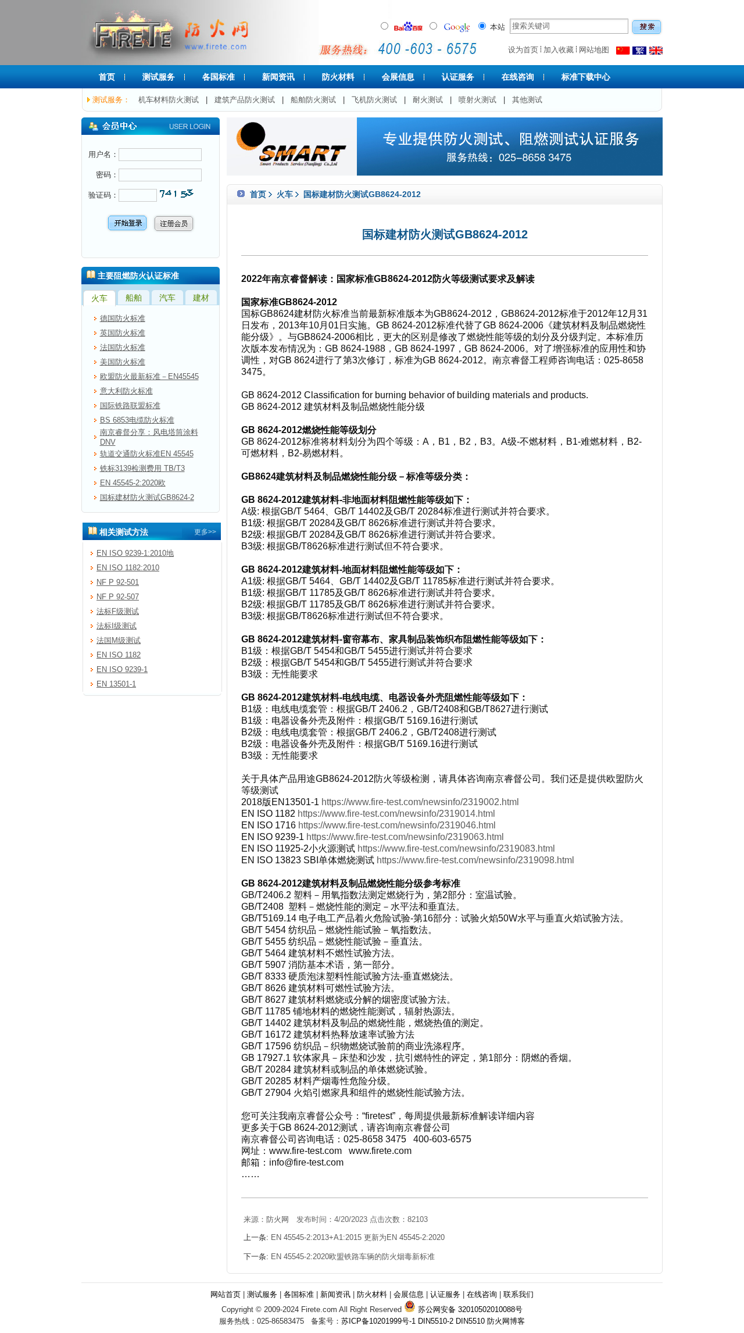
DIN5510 (470, 1321)
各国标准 (218, 76)
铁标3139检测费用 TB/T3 (142, 468)
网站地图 (594, 49)
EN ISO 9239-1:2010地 (135, 553)
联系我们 (518, 1294)
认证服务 (458, 76)
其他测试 (527, 99)
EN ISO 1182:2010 (127, 567)
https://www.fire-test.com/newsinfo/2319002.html (420, 802)
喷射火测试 (477, 99)
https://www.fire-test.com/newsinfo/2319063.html (405, 837)
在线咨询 (518, 76)
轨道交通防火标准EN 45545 (147, 453)
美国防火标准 (122, 362)
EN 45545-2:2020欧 (133, 482)
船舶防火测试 (313, 99)
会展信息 (398, 76)
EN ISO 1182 (118, 655)
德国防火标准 (122, 318)
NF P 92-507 (117, 596)
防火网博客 (506, 1321)
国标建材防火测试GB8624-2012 (361, 194)
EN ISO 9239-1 (122, 669)
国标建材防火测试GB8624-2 (147, 497)
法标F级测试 (117, 611)
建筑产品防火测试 (244, 99)
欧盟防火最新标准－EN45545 (149, 376)
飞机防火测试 (374, 99)
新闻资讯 (278, 76)
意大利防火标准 (126, 391)
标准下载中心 (585, 76)
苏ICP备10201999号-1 (378, 1321)
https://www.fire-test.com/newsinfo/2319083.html (456, 848)
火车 (285, 194)
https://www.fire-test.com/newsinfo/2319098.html (475, 860)
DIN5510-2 (435, 1321)
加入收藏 (558, 49)
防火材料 (338, 76)
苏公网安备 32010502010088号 (469, 1309)
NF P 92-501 (117, 582)
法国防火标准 (122, 347)
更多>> (205, 532)
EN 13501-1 (116, 684)
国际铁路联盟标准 (130, 405)
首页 (107, 76)
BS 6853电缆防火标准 (137, 420)
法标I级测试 (116, 625)
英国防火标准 (122, 332)
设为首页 (523, 49)
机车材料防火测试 (168, 99)
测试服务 (158, 76)
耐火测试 (428, 99)
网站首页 (225, 1294)
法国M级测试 (118, 640)
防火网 (277, 1219)
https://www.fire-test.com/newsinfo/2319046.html (397, 825)
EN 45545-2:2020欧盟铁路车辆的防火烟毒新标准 (353, 1256)
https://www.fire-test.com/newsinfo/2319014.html (396, 814)
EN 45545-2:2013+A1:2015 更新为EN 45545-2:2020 (358, 1237)
